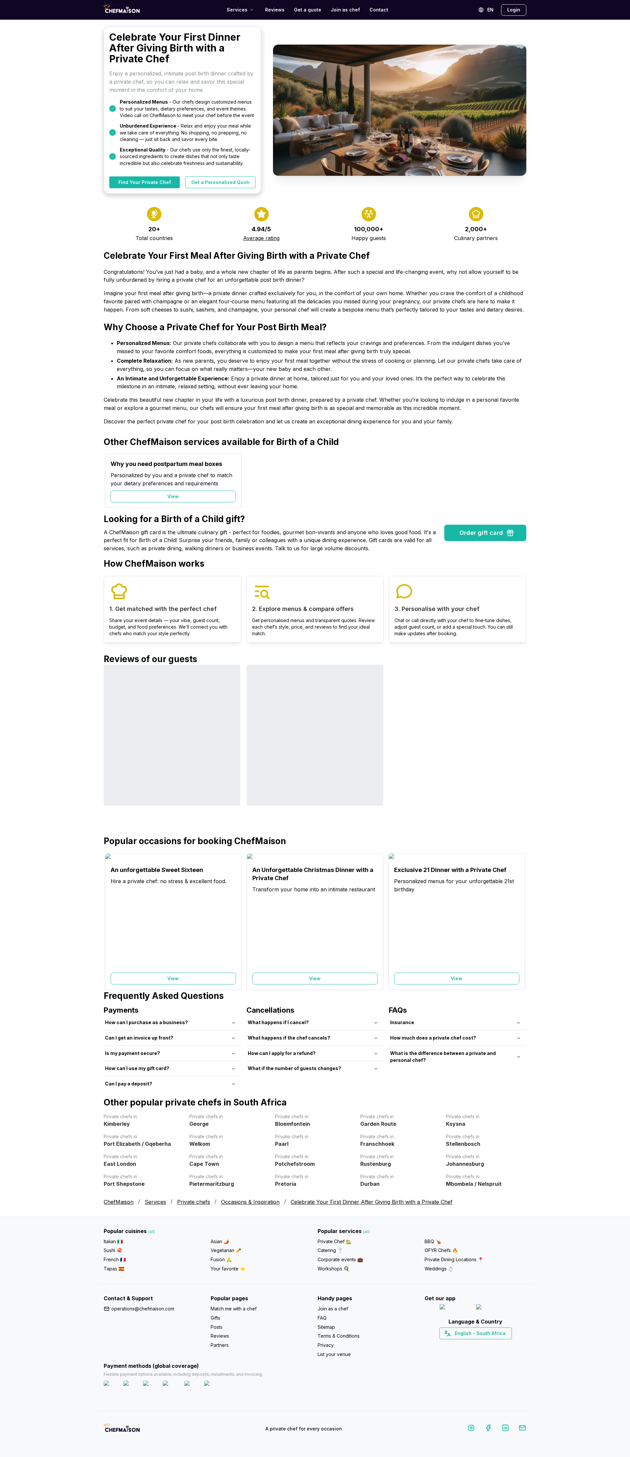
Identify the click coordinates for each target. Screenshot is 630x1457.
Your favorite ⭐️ (228, 1268)
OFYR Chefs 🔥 (441, 1250)
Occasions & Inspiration (250, 1202)
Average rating (261, 238)
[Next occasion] (518, 481)
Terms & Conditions (339, 1336)
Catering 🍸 (330, 1250)
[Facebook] (488, 1429)
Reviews (274, 9)
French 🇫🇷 (115, 1259)
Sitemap (326, 1327)
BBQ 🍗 (433, 1241)
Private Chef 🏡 (334, 1241)
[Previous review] (112, 750)
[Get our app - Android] (494, 1308)
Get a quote (307, 9)
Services (155, 1202)
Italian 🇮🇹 (113, 1241)
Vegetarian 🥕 (226, 1250)
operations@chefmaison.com (142, 1308)
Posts (216, 1327)
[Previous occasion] (112, 481)
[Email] (522, 1429)
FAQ (322, 1318)
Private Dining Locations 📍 (454, 1259)
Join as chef (345, 9)
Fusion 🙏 (221, 1259)
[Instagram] (471, 1429)
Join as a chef (333, 1308)
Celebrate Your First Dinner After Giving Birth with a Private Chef (371, 1202)
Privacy (326, 1345)
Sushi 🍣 (113, 1250)
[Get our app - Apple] (455, 1308)
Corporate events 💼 (340, 1259)
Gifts (215, 1318)
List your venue (334, 1354)
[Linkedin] (505, 1429)
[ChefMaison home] (122, 1430)
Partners (220, 1345)
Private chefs (193, 1202)
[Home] (122, 9)
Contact (378, 9)
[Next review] (518, 750)
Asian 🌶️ (220, 1241)
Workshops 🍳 (333, 1268)
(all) (151, 1231)
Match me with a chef (234, 1308)
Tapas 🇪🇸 (114, 1268)
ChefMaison (119, 1202)
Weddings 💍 (439, 1268)
